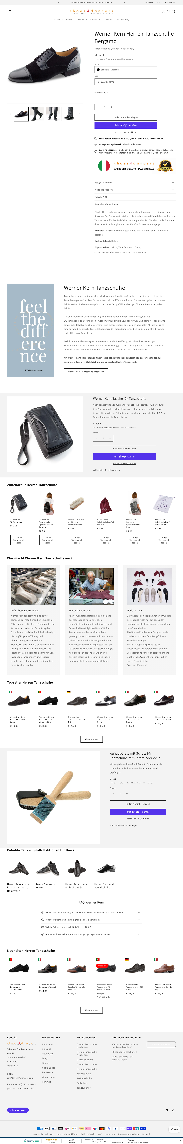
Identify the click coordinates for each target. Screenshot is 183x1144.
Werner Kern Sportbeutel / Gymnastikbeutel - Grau (134, 523)
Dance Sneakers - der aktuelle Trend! (122, 1058)
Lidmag (46, 1063)
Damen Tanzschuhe (87, 1064)
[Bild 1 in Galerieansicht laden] (21, 114)
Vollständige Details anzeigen (106, 470)
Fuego (45, 1058)
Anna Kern (47, 1044)
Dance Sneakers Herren (45, 885)
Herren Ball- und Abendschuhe (104, 885)
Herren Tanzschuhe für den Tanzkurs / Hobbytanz (18, 887)
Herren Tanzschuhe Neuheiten (87, 1053)
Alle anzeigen (91, 739)
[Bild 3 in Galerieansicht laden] (53, 114)
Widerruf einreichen (161, 1044)
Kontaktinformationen (128, 1134)
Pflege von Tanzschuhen (124, 1051)
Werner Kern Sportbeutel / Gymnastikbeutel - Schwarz (46, 523)
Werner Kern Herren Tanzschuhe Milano (163, 718)
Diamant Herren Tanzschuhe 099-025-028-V (135, 987)
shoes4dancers (47, 1134)
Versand (109, 59)
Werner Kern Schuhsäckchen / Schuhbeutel (162, 522)
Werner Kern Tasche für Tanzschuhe (18, 521)
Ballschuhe (82, 1083)
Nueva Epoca (48, 1067)
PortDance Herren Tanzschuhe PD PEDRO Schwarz (104, 987)
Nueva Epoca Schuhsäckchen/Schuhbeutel (105, 522)
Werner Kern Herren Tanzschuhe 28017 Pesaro (134, 719)
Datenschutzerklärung (67, 1134)
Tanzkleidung (84, 1073)
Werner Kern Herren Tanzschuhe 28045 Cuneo (18, 719)
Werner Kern (48, 1077)
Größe (97, 76)
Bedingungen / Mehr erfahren (153, 152)
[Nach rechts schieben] (80, 114)
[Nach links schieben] (10, 114)
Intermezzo (48, 1053)
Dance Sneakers (85, 1059)
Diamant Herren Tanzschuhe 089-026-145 (76, 719)
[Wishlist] (168, 11)
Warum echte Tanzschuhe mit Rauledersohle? (125, 1046)
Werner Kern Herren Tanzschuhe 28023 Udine (105, 719)
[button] (10, 11)
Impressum (110, 1134)
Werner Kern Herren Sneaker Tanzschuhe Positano (76, 987)
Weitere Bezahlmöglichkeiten (126, 132)
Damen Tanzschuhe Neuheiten (87, 1046)
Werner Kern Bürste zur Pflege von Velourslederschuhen (76, 522)
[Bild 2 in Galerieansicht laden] (37, 114)
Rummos (46, 1081)
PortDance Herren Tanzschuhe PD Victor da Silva (46, 719)
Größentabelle (101, 92)
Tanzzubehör (83, 1087)
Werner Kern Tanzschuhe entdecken (86, 371)
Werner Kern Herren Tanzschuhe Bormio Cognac (163, 987)
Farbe (97, 64)
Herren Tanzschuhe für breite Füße (76, 885)
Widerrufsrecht (88, 1134)
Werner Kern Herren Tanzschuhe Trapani (47, 986)
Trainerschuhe (84, 1078)
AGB (100, 1134)
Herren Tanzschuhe (87, 1069)
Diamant (46, 1049)
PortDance (47, 1072)
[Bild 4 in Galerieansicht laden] (68, 114)
